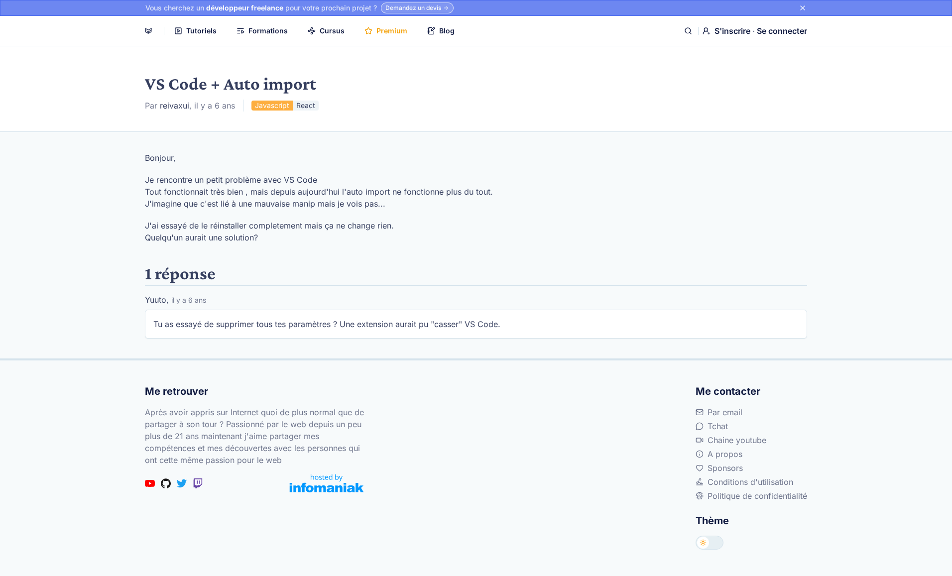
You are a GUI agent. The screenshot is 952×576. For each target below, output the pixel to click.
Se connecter (782, 31)
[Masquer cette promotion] (803, 8)
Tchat (718, 426)
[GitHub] (166, 483)
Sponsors (725, 468)
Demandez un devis (413, 7)
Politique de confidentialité (757, 496)
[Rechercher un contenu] (688, 31)
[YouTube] (150, 483)
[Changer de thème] (709, 543)
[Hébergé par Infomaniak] (326, 483)
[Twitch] (198, 483)
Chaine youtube (737, 440)
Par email (725, 412)
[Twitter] (182, 483)
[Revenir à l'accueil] (148, 31)
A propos (725, 454)
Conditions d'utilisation (750, 482)
